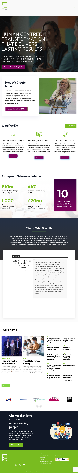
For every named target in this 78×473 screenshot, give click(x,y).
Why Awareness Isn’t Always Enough (53, 348)
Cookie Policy (58, 455)
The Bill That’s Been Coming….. (31, 362)
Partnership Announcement (67, 348)
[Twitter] (20, 465)
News (64, 363)
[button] (74, 8)
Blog (24, 358)
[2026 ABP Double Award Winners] (12, 346)
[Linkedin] (15, 465)
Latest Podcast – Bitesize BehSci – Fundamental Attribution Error (67, 378)
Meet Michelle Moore (69, 365)
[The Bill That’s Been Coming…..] (33, 346)
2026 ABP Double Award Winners (9, 362)
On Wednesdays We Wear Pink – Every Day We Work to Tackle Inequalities (53, 357)
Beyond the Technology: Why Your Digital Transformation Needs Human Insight (54, 367)
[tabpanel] (40, 282)
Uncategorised (6, 358)
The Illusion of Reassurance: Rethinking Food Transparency (67, 357)
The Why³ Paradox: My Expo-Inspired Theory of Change (54, 340)
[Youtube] (24, 465)
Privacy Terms (58, 453)
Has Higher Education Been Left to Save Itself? (69, 340)
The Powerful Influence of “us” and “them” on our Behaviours (53, 377)
